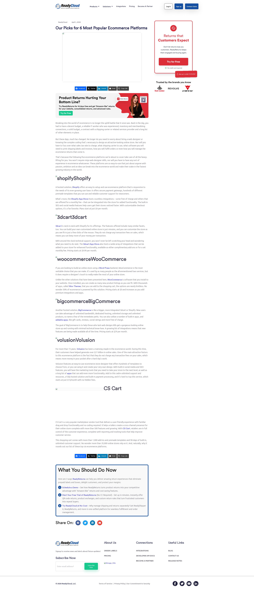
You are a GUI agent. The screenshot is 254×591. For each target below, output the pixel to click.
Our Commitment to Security (138, 583)
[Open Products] (99, 6)
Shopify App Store (79, 199)
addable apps (62, 320)
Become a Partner (144, 561)
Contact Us (173, 555)
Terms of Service (105, 583)
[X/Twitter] (182, 583)
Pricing (107, 555)
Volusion (81, 349)
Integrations (142, 550)
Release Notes (175, 561)
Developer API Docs (145, 555)
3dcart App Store (91, 244)
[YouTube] (189, 583)
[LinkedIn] (195, 583)
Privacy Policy (119, 583)
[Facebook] (175, 583)
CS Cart (126, 429)
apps (69, 373)
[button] (78, 522)
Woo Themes (75, 286)
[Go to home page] (68, 6)
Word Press (104, 268)
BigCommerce (84, 310)
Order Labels (110, 550)
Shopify (75, 187)
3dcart (59, 226)
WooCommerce (114, 280)
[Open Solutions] (112, 6)
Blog (170, 550)
